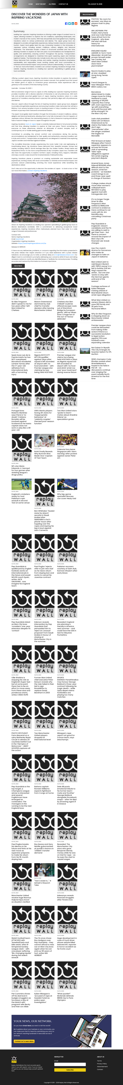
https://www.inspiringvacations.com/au (32, 243)
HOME (30, 4)
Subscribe (70, 1070)
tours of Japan (31, 124)
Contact (100, 1069)
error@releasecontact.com (64, 255)
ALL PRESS (52, 4)
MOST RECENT (41, 4)
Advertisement (102, 1067)
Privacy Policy (102, 1064)
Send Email (20, 239)
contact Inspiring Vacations (37, 171)
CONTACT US (63, 4)
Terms (99, 1061)
